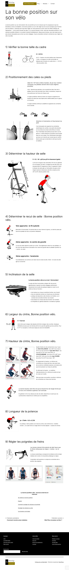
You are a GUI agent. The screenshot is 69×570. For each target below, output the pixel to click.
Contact (53, 3)
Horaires (54, 540)
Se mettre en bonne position (25, 497)
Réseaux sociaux (56, 538)
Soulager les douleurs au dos (25, 508)
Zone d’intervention (56, 544)
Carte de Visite (35, 538)
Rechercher (6, 549)
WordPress (61, 562)
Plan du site (6, 544)
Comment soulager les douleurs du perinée (29, 504)
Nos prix (34, 540)
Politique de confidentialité (41, 562)
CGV (4, 538)
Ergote (19, 501)
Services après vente (8, 542)
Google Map (55, 542)
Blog (38, 3)
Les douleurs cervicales (24, 511)
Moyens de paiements (37, 542)
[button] (66, 1)
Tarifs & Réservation (29, 3)
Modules (45, 3)
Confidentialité (6, 540)
